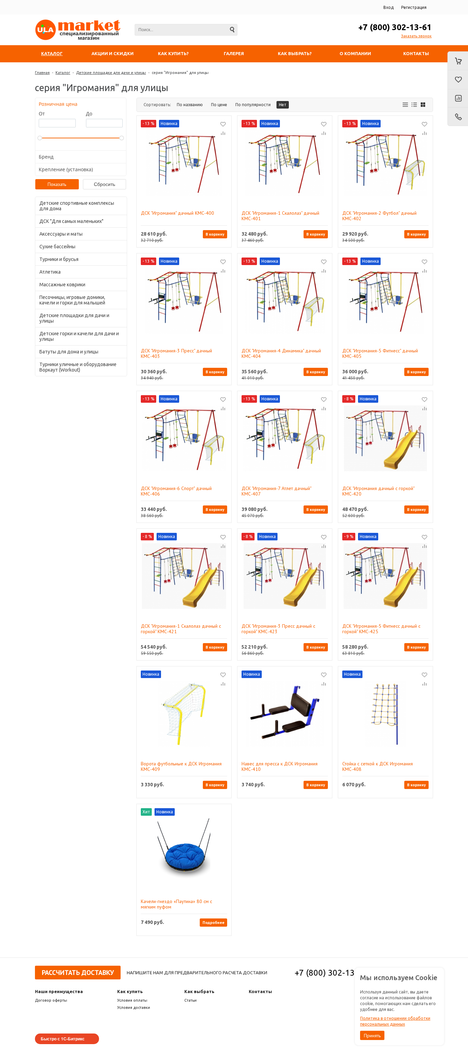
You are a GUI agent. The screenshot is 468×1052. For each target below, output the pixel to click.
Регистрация (414, 7)
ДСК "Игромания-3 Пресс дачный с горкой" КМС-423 (278, 628)
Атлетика (50, 272)
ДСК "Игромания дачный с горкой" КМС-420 (378, 491)
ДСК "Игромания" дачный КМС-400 (177, 213)
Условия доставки (133, 1007)
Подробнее (213, 922)
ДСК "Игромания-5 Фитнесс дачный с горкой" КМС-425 (381, 628)
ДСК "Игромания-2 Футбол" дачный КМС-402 (379, 215)
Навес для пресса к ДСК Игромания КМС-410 (280, 766)
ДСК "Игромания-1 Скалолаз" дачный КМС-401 (280, 215)
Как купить (130, 991)
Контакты (260, 991)
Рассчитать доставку (78, 972)
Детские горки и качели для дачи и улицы (79, 336)
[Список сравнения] (457, 98)
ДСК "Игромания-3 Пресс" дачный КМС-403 (176, 353)
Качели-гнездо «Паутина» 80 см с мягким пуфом (176, 904)
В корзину (215, 234)
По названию (190, 104)
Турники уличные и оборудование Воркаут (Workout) (77, 367)
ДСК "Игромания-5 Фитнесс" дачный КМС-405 (380, 353)
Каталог (63, 73)
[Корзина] (457, 60)
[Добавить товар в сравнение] (223, 133)
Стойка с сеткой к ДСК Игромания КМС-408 (377, 766)
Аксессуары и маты (61, 234)
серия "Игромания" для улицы (180, 73)
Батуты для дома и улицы (68, 351)
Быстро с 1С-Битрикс (63, 1039)
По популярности (253, 104)
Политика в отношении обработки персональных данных (395, 1021)
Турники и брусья (58, 259)
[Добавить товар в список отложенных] (223, 124)
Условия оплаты (132, 1000)
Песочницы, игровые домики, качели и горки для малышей (72, 300)
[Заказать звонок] (457, 117)
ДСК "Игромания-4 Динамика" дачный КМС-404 (281, 353)
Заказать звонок (416, 36)
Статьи (190, 1000)
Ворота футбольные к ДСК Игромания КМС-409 (181, 766)
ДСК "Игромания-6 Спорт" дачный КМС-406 (176, 491)
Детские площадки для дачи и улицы (111, 73)
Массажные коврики (62, 284)
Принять (372, 1035)
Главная (42, 73)
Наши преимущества (59, 991)
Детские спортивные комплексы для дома (76, 205)
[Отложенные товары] (457, 79)
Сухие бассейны (57, 246)
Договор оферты (51, 1000)
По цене (219, 104)
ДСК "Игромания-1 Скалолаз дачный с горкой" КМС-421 (181, 628)
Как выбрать (199, 991)
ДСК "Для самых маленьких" (71, 221)
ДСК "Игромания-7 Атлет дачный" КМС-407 (276, 491)
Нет (282, 104)
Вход (388, 7)
